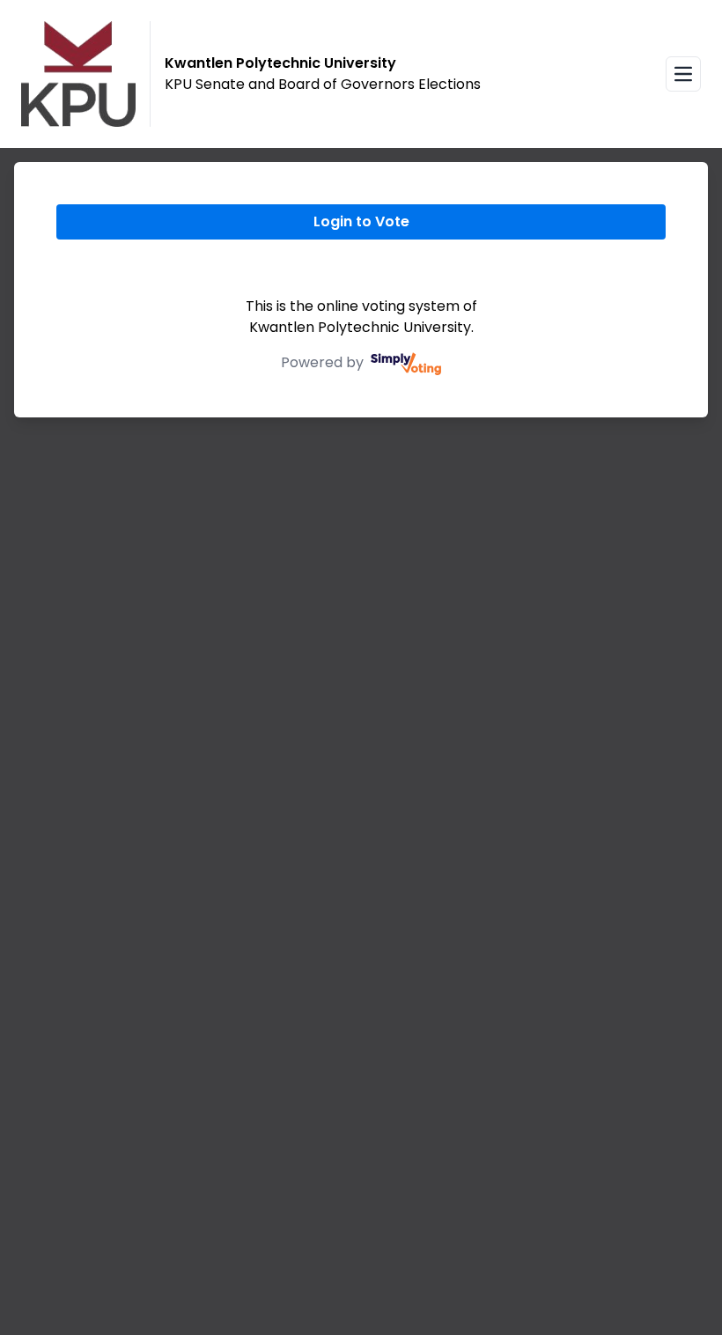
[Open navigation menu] (683, 74)
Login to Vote (361, 221)
